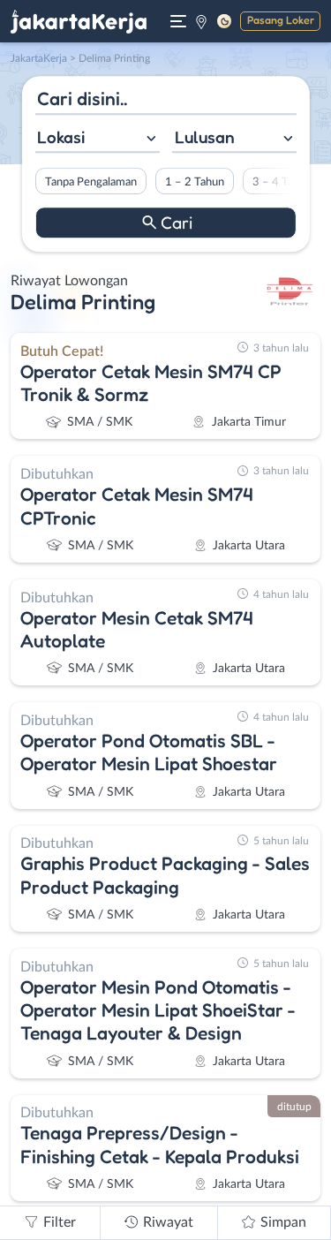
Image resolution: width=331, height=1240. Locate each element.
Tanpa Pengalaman (90, 182)
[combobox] (96, 139)
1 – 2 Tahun (193, 182)
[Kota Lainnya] (201, 21)
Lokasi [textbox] (61, 137)
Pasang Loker (280, 19)
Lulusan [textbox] (205, 137)
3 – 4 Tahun (281, 182)
